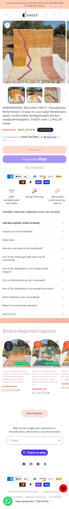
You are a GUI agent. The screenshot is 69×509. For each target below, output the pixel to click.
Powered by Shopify (30, 491)
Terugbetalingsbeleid (51, 491)
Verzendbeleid (55, 497)
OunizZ (18, 491)
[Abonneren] (58, 441)
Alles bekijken (34, 413)
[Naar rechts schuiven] (65, 96)
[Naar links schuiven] (3, 96)
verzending (12, 140)
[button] (6, 14)
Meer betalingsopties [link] (34, 167)
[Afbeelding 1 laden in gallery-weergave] (16, 95)
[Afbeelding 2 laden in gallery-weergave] (34, 95)
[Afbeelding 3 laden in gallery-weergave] (52, 95)
